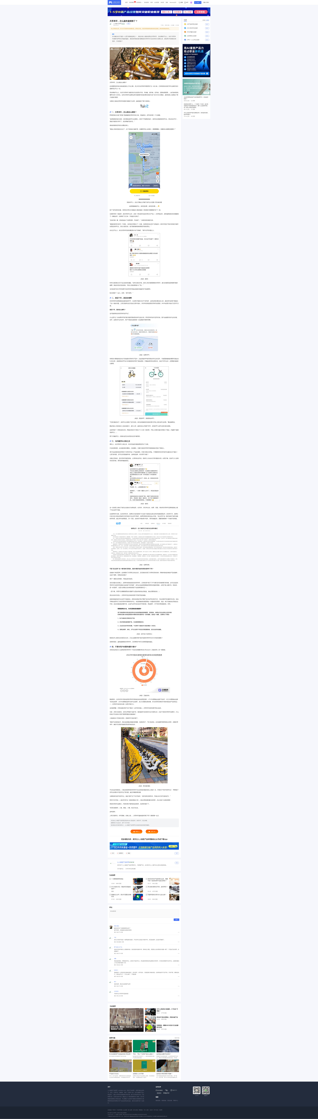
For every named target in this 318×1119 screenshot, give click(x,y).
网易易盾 (141, 1110)
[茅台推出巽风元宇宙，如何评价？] (174, 889)
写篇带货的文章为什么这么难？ (157, 894)
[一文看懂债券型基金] (138, 881)
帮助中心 (175, 1100)
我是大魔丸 (116, 926)
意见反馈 (169, 1100)
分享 (177, 853)
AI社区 (162, 2)
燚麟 (115, 958)
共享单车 (121, 853)
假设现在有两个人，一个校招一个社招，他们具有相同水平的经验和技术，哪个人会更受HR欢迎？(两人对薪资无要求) (196, 105)
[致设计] (159, 1093)
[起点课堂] (159, 1090)
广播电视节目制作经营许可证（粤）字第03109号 (118, 1116)
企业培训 (156, 2)
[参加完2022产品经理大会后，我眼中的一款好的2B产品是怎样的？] (174, 881)
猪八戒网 (130, 1110)
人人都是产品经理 (117, 23)
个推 (145, 1110)
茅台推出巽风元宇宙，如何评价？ (158, 886)
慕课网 (160, 1110)
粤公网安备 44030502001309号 (140, 1114)
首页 (126, 2)
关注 (129, 23)
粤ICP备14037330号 (127, 1114)
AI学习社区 (156, 1110)
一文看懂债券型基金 (117, 879)
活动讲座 (146, 2)
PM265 (114, 1110)
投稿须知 (164, 1100)
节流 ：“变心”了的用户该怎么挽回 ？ (143, 1054)
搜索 (182, 2)
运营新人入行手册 (138, 1073)
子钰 (115, 937)
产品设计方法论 (114, 1073)
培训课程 (131, 2)
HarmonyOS (173, 2)
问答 (151, 2)
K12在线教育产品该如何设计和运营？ (120, 1054)
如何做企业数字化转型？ (164, 1054)
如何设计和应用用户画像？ (164, 1073)
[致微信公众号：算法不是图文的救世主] (138, 897)
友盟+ (147, 1110)
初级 (129, 853)
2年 (113, 853)
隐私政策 (158, 1100)
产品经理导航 (119, 1110)
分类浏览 (138, 2)
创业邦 (151, 1110)
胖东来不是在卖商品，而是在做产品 (167, 1017)
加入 (207, 24)
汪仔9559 (116, 991)
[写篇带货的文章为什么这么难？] (174, 897)
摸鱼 (167, 2)
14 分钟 (177, 25)
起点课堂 (125, 1110)
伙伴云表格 (135, 1110)
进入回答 (206, 92)
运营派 (118, 1112)
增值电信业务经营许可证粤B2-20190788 (139, 1116)
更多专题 (177, 1037)
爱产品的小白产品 (118, 947)
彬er (115, 981)
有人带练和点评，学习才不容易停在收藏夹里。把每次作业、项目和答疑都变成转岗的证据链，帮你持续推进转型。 (140, 28)
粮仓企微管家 (124, 1112)
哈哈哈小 (116, 970)
